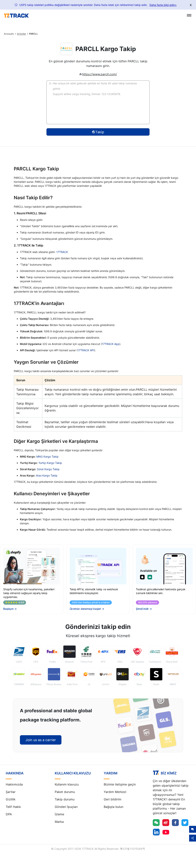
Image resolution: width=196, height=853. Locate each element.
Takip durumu (64, 799)
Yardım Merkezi (115, 792)
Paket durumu (65, 792)
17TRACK (62, 252)
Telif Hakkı (13, 807)
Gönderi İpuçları (66, 807)
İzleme (59, 814)
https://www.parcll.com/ (99, 74)
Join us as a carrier (40, 740)
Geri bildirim (112, 799)
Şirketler (21, 34)
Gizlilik (11, 799)
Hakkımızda (14, 784)
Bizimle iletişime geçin (120, 784)
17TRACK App (110, 344)
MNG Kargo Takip (47, 456)
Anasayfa (9, 34)
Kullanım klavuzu (67, 784)
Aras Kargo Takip (46, 475)
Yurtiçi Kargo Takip (50, 462)
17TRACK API (86, 350)
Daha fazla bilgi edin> (163, 5)
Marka (59, 822)
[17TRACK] (16, 16)
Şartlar (11, 792)
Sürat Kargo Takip (48, 469)
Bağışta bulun (113, 807)
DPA (9, 814)
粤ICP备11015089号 (132, 848)
